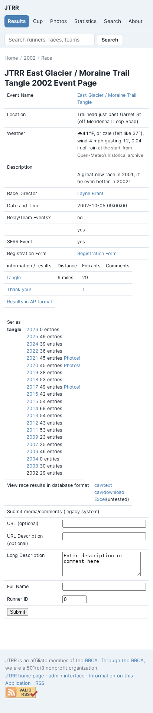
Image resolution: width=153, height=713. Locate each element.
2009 (32, 437)
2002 (30, 58)
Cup (38, 21)
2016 (32, 394)
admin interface (67, 676)
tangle (14, 277)
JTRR (11, 7)
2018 (32, 379)
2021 (32, 358)
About (135, 21)
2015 (32, 401)
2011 (32, 430)
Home (11, 58)
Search (112, 21)
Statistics (85, 21)
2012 (32, 423)
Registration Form (97, 253)
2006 (32, 451)
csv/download (109, 492)
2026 (32, 329)
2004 (32, 459)
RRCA (91, 660)
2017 (32, 387)
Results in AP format (29, 301)
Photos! (72, 358)
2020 (32, 365)
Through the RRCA (122, 660)
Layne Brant (90, 193)
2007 (32, 444)
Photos (58, 21)
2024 (32, 344)
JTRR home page (24, 676)
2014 (32, 408)
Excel (100, 499)
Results (17, 21)
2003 (32, 466)
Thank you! (19, 289)
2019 (32, 372)
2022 (32, 351)
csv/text (103, 485)
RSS (39, 683)
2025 (32, 336)
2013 (32, 415)
